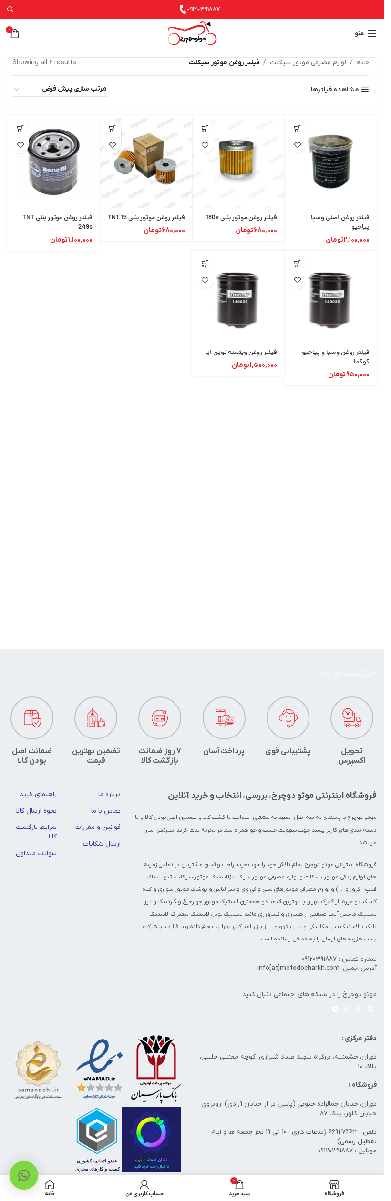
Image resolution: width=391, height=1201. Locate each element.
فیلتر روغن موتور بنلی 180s (241, 218)
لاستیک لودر (227, 914)
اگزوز (356, 889)
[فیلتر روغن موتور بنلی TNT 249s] (53, 161)
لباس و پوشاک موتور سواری (192, 889)
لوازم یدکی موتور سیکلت (334, 877)
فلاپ (371, 889)
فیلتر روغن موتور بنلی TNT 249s (57, 222)
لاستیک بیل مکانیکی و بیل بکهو (319, 926)
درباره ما (109, 794)
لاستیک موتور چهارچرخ (210, 902)
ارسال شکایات (102, 843)
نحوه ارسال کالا (36, 811)
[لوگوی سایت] (192, 33)
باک (151, 877)
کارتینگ (166, 902)
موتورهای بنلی (280, 889)
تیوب (165, 877)
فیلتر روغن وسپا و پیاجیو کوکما (336, 357)
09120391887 (203, 9)
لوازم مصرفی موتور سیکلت (308, 62)
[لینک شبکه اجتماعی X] (370, 1010)
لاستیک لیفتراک (190, 914)
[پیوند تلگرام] (335, 1010)
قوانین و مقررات (98, 827)
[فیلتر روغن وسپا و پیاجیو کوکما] (330, 297)
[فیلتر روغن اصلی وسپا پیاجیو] (330, 161)
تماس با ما (106, 811)
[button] (297, 128)
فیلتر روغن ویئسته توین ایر (241, 353)
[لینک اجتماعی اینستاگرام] (358, 1010)
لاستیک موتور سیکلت (202, 877)
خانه (363, 62)
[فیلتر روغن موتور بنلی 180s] (238, 161)
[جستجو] (10, 9)
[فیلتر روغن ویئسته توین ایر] (238, 297)
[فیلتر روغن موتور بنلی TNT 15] (146, 161)
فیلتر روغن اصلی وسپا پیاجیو (340, 222)
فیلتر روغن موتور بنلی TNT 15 (146, 218)
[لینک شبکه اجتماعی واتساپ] (347, 1010)
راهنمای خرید (38, 794)
